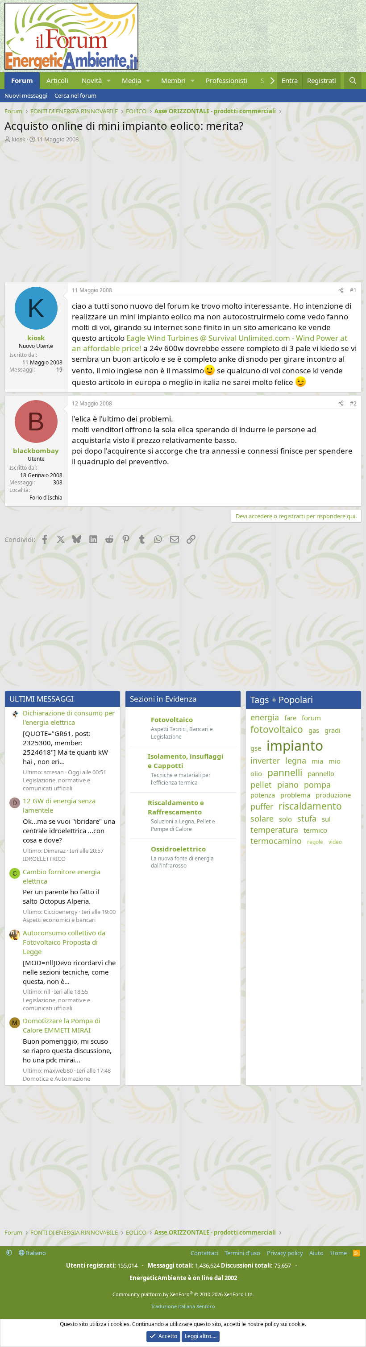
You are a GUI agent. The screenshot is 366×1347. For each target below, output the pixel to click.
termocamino (276, 840)
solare (262, 818)
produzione (333, 794)
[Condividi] (341, 290)
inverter (265, 760)
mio (335, 760)
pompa (317, 784)
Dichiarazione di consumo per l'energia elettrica (69, 717)
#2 (353, 403)
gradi (332, 730)
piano (288, 784)
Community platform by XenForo (183, 1294)
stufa (306, 818)
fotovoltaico (276, 729)
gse (255, 748)
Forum (22, 80)
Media (131, 80)
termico (315, 830)
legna (295, 760)
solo (285, 818)
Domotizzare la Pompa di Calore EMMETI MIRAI (61, 1025)
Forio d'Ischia (45, 497)
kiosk (18, 139)
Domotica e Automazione (56, 1078)
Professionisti (226, 80)
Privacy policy (285, 1253)
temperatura (274, 829)
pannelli (284, 772)
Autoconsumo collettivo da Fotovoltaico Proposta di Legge (64, 942)
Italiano (35, 1253)
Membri (173, 80)
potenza (262, 794)
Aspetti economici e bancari (59, 920)
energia (264, 717)
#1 (353, 290)
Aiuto (316, 1253)
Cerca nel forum (75, 95)
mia (317, 760)
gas (313, 730)
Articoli (57, 80)
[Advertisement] (183, 210)
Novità (92, 80)
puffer (261, 806)
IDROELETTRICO (44, 859)
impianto (294, 745)
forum (311, 717)
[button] (109, 80)
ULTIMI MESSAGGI (41, 699)
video (335, 842)
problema (295, 794)
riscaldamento (310, 806)
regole (315, 842)
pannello (321, 773)
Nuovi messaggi (25, 95)
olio (256, 773)
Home (338, 1253)
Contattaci (204, 1253)
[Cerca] (353, 80)
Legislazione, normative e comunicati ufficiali (56, 784)
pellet (261, 784)
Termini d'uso (242, 1253)
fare (290, 717)
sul (326, 818)
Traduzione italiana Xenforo (183, 1306)
